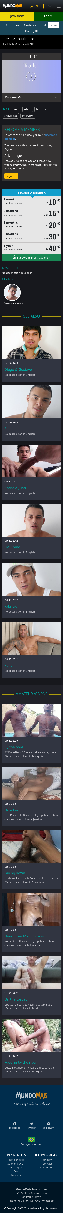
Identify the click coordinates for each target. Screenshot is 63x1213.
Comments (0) (13, 97)
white (27, 109)
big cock (41, 109)
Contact (47, 1163)
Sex (17, 25)
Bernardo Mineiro (13, 302)
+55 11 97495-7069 (29, 1200)
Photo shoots (16, 1160)
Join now (47, 1160)
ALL (8, 25)
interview (27, 116)
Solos (53, 25)
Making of (16, 1167)
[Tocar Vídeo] (31, 77)
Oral (43, 25)
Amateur (15, 1175)
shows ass (10, 116)
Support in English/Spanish (33, 257)
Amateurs (30, 25)
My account (47, 1167)
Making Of (31, 31)
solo (16, 109)
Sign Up (11, 176)
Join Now (36, 6)
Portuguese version (31, 1144)
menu (51, 6)
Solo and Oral (15, 1163)
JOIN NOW (17, 16)
